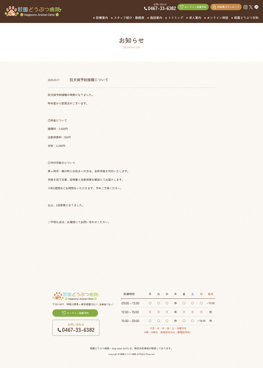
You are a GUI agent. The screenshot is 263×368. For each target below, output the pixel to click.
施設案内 (156, 17)
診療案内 (102, 17)
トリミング (175, 17)
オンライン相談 (217, 17)
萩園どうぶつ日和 (246, 17)
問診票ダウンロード (228, 7)
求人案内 (195, 17)
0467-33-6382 (162, 7)
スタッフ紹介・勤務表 (129, 17)
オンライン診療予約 (195, 7)
